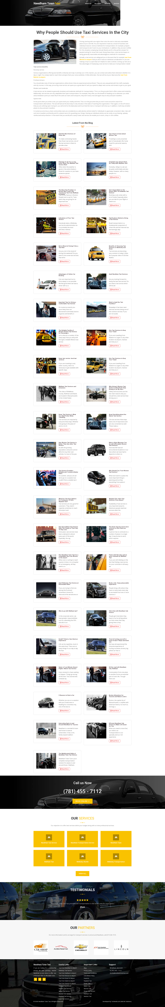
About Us (88, 3)
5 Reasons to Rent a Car (66, 695)
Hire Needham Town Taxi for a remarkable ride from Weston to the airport (68, 556)
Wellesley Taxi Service (65, 970)
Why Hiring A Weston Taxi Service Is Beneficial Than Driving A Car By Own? (117, 388)
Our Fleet (107, 3)
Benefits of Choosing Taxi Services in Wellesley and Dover (117, 247)
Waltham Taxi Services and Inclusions (67, 387)
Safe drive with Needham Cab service (118, 611)
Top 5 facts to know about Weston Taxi (117, 134)
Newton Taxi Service (65, 988)
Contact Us (126, 3)
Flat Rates (98, 3)
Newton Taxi (87, 996)
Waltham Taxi (88, 994)
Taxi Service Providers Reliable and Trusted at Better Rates (68, 472)
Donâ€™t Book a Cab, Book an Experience (68, 639)
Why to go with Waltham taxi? (68, 611)
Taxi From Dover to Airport (67, 978)
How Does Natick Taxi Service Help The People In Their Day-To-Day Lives (68, 528)
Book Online (81, 801)
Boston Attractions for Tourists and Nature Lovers (118, 695)
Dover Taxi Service (89, 991)
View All (82, 873)
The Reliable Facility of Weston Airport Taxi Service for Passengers (68, 332)
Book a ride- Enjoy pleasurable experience (119, 583)
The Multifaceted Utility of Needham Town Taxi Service (68, 754)
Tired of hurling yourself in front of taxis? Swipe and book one (119, 640)
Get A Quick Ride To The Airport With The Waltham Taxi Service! (119, 191)
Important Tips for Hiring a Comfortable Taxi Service (67, 302)
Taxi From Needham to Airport (68, 968)
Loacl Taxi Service (64, 999)
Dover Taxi (87, 983)
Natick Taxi (87, 986)
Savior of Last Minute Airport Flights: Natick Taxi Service (68, 667)
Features (86, 978)
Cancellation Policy (89, 976)
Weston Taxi (87, 988)
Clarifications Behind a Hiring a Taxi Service (118, 218)
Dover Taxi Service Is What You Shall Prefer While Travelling (67, 416)
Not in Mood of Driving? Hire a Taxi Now (68, 246)
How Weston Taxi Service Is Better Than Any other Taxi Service (68, 444)
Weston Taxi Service (65, 994)
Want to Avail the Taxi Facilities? (116, 302)
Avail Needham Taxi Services (118, 274)
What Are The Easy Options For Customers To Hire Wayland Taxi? (67, 500)
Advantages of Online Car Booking (67, 274)
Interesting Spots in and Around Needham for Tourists (68, 724)
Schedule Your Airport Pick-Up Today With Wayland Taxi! (118, 162)
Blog (85, 968)
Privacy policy (88, 970)
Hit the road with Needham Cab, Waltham (117, 667)
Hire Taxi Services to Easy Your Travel (117, 331)
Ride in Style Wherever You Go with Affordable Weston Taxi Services (118, 444)
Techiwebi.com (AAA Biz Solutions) (121, 1001)
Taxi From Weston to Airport (67, 976)
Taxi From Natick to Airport (67, 981)
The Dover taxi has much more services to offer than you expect (119, 528)
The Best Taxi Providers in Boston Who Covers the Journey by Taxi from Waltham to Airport (68, 192)
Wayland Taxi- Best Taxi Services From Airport (116, 499)
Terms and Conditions (90, 973)
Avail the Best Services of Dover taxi (67, 134)
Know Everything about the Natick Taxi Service (117, 415)
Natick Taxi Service (64, 991)
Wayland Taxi (88, 981)
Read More (65, 149)
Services (116, 3)
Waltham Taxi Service (65, 986)
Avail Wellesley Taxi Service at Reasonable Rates (69, 583)
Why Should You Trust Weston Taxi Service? (119, 471)
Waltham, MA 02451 (117, 968)
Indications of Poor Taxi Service (66, 218)
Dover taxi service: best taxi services (68, 359)
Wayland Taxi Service (65, 996)
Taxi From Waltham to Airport (67, 973)
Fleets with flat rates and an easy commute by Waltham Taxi (118, 556)
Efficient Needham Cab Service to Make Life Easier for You (118, 725)
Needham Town (47, 3)
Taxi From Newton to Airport (67, 983)
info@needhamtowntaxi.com (119, 973)
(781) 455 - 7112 (83, 792)
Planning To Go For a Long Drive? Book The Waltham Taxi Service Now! (68, 163)
